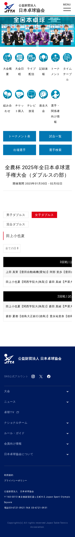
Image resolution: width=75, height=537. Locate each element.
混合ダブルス (15, 224)
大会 (7, 391)
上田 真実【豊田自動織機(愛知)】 (28, 272)
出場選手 (19, 150)
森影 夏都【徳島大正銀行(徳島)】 (28, 316)
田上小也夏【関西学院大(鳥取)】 (27, 281)
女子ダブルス (44, 215)
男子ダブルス (15, 215)
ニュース (10, 401)
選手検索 (55, 150)
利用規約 (8, 475)
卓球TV (9, 412)
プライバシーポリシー (15, 480)
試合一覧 (55, 136)
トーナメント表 (19, 136)
